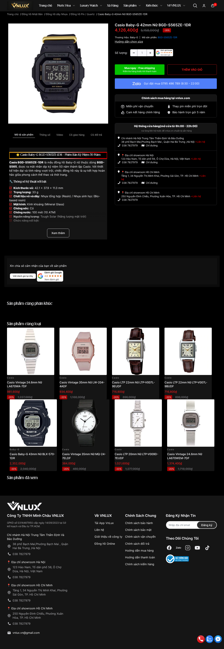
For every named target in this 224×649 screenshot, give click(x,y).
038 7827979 (130, 145)
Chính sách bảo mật (138, 530)
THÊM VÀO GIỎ (192, 69)
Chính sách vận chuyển (140, 536)
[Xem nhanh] (50, 332)
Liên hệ (99, 530)
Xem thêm (58, 233)
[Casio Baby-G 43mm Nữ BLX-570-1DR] (33, 423)
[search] (162, 17)
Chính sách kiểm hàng (139, 564)
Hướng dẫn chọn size (129, 41)
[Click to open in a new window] (58, 73)
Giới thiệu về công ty (108, 536)
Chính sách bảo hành (139, 523)
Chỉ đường (152, 145)
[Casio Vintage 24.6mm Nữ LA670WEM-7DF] (190, 423)
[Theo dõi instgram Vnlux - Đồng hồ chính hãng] (187, 548)
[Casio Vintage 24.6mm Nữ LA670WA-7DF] (30, 351)
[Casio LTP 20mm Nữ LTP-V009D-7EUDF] (138, 423)
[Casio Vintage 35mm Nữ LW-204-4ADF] (83, 351)
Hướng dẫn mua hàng (139, 550)
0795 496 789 (170, 83)
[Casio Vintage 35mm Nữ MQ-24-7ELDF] (85, 423)
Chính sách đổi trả (137, 543)
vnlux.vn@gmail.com (26, 632)
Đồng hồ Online (104, 543)
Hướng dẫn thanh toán (140, 557)
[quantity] (133, 52)
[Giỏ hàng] (213, 5)
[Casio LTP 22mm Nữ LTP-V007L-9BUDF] (188, 351)
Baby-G (134, 37)
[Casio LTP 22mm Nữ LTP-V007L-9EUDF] (135, 351)
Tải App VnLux (104, 523)
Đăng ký (206, 525)
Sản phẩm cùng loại (24, 324)
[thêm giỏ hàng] (42, 332)
